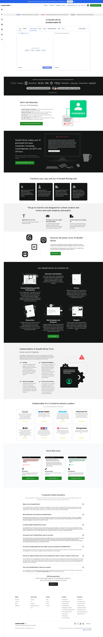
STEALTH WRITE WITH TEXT (24, 162)
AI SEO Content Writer (67, 611)
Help (47, 599)
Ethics (47, 601)
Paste (24, 33)
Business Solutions (71, 5)
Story (59, 28)
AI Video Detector (81, 605)
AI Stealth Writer (65, 605)
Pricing (64, 5)
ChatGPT (27, 50)
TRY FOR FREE (52, 336)
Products (33, 603)
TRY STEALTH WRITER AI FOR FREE (30, 123)
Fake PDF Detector (81, 609)
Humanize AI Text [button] (75, 478)
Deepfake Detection (81, 607)
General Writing (33, 28)
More (63, 28)
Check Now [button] (70, 1)
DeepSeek (38, 50)
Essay (40, 28)
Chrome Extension (66, 617)
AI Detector (52, 5)
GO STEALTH (55, 253)
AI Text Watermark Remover (68, 609)
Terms (47, 603)
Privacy (48, 605)
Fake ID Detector (81, 613)
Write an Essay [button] (52, 478)
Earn (79, 5)
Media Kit (17, 605)
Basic (20, 28)
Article (44, 28)
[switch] (87, 28)
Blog (16, 603)
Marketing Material (52, 28)
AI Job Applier (65, 615)
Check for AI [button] (29, 478)
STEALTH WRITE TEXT (54, 151)
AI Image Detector (81, 601)
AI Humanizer (58, 5)
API (76, 5)
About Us (17, 599)
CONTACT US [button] (53, 584)
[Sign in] (88, 5)
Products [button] (45, 5)
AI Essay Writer (65, 603)
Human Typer (65, 613)
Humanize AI (47, 67)
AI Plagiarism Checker (67, 607)
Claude (32, 50)
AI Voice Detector (81, 603)
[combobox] (84, 5)
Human (43, 50)
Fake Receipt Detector (82, 611)
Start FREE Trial (96, 5)
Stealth (24, 28)
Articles (17, 601)
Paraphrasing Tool (66, 601)
